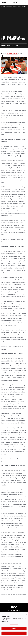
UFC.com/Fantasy (11, 54)
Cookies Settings (14, 624)
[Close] (26, 614)
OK (14, 633)
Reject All (14, 628)
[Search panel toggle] (26, 2)
